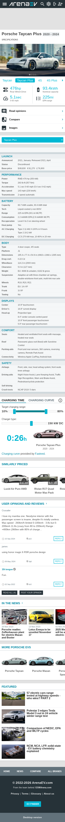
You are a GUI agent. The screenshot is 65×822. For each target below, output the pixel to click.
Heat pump (7, 225)
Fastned (40, 453)
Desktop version (32, 817)
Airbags (5, 367)
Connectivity (8, 357)
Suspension (7, 275)
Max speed (7, 191)
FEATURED (9, 686)
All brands (55, 771)
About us (49, 793)
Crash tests (7, 390)
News (20, 771)
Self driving (7, 386)
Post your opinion (31, 593)
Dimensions (7, 255)
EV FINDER (33, 804)
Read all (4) (9, 593)
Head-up (6, 313)
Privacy (15, 793)
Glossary (36, 793)
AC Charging (8, 229)
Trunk (4, 286)
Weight (5, 271)
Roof (4, 342)
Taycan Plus (25, 80)
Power (5, 179)
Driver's (5, 309)
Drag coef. (7, 259)
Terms (25, 793)
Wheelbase (7, 263)
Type (4, 247)
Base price (7, 168)
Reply (58, 538)
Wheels (5, 282)
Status (5, 164)
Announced (7, 160)
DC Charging (8, 237)
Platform (6, 251)
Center (5, 305)
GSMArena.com (43, 787)
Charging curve (11, 453)
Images (13, 127)
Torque (5, 183)
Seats (4, 334)
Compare (14, 119)
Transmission (8, 195)
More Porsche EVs (16, 647)
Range (5, 213)
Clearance (7, 267)
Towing (5, 294)
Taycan (7, 80)
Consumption (8, 217)
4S (40, 80)
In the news (11, 603)
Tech (4, 209)
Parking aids (8, 349)
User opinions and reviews (23, 503)
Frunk (4, 290)
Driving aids (7, 375)
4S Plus (52, 80)
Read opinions (17, 110)
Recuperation (8, 221)
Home (7, 771)
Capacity (6, 205)
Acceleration (8, 187)
